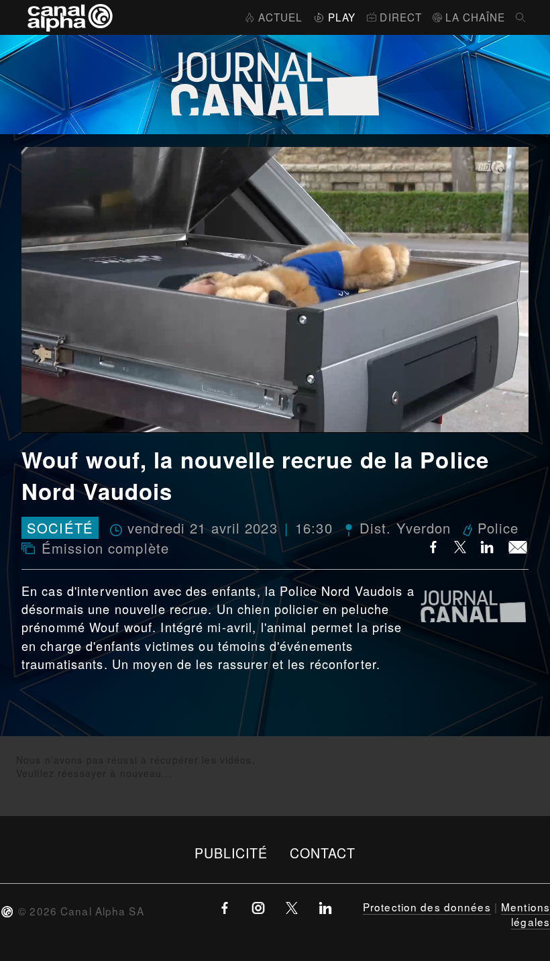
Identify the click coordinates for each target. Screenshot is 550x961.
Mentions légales (525, 914)
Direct (401, 16)
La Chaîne (475, 16)
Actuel (280, 16)
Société (60, 528)
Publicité (231, 852)
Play (341, 16)
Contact (323, 852)
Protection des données (427, 906)
